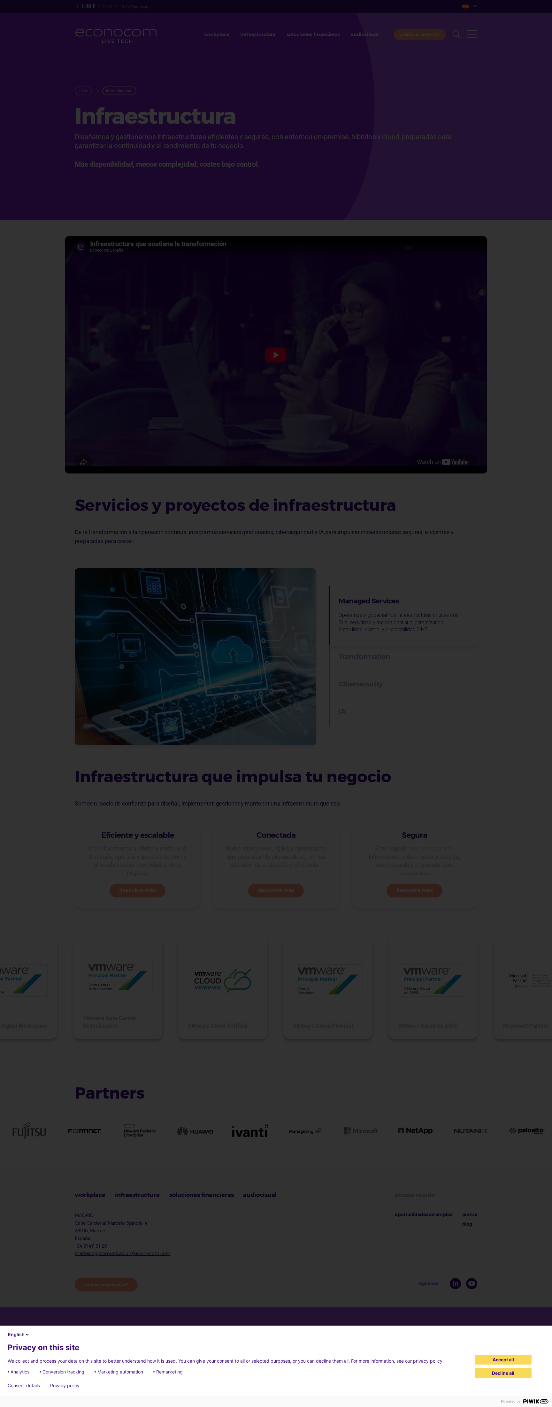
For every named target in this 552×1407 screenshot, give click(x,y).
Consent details (24, 1385)
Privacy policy (65, 1385)
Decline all (503, 1373)
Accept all (503, 1359)
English (16, 1334)
